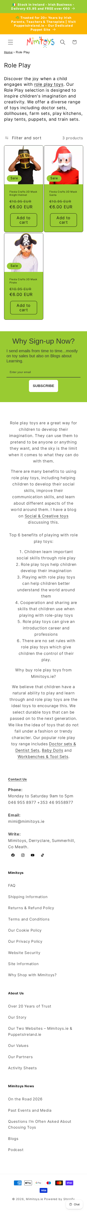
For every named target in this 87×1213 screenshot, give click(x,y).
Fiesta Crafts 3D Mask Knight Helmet (23, 193)
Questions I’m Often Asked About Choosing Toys (39, 1124)
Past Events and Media (29, 1110)
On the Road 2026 (25, 1099)
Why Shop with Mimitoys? (32, 975)
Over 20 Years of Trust (29, 1006)
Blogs (13, 1138)
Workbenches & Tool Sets (43, 756)
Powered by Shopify (59, 1199)
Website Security (24, 952)
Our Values (18, 1045)
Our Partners (20, 1057)
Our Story (17, 1017)
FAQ (11, 885)
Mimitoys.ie (34, 1199)
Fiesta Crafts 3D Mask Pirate (23, 281)
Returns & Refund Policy (31, 908)
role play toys (49, 84)
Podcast (15, 1149)
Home (8, 52)
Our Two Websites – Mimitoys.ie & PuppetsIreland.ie (40, 1031)
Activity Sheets (22, 1068)
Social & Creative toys (47, 516)
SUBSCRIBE (43, 386)
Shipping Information (28, 896)
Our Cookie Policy (25, 930)
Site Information (23, 963)
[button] (10, 42)
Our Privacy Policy (25, 941)
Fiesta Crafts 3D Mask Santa (63, 193)
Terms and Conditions (29, 919)
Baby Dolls (52, 750)
